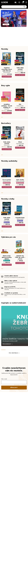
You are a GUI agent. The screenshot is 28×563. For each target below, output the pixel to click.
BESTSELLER (4, 62)
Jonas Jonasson (6, 72)
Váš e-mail (4, 379)
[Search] (24, 7)
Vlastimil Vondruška (20, 181)
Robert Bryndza (20, 105)
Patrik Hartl (6, 108)
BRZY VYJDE (4, 101)
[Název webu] (4, 2)
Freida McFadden (20, 143)
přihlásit (14, 387)
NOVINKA (4, 64)
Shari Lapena (20, 70)
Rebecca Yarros (20, 219)
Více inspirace (13, 353)
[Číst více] (14, 18)
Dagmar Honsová (6, 181)
